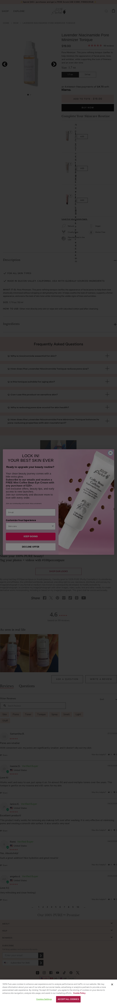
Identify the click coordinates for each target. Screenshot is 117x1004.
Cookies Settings (44, 999)
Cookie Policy (79, 993)
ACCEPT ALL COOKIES (68, 999)
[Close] (112, 984)
